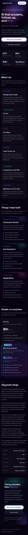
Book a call (22, 3)
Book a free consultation (14, 39)
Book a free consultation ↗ (7, 531)
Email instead (14, 512)
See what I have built (14, 44)
